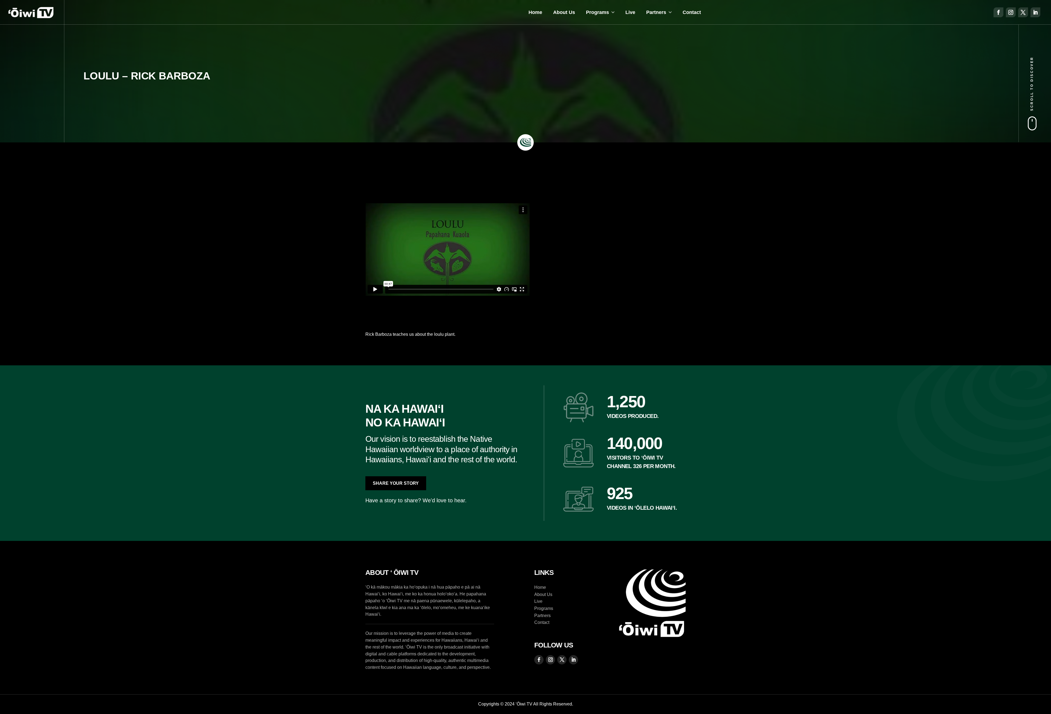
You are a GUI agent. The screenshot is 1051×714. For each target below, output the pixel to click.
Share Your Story (396, 483)
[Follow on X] (1023, 12)
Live (630, 12)
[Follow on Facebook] (998, 12)
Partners (656, 12)
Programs (597, 12)
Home (535, 12)
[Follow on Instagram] (1011, 12)
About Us (564, 12)
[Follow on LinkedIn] (1035, 12)
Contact (692, 12)
